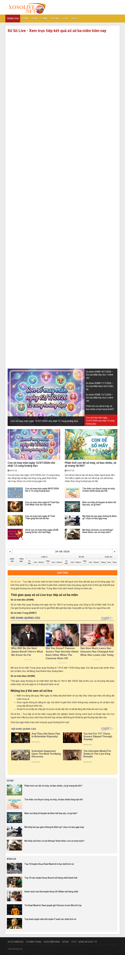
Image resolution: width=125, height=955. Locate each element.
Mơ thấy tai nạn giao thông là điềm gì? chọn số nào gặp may (99, 517)
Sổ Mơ (65, 942)
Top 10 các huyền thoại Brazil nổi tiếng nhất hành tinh (50, 878)
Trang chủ (13, 18)
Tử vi (65, 18)
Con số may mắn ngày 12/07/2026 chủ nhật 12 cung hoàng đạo (44, 421)
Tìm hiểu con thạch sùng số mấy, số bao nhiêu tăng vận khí (98, 489)
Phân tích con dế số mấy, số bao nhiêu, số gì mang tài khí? (90, 464)
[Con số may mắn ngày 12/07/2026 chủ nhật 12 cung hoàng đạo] (34, 444)
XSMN (44, 18)
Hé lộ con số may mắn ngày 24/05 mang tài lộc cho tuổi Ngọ (41, 531)
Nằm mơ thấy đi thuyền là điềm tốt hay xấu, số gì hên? (99, 503)
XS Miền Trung (33, 942)
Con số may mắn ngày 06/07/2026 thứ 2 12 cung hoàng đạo (42, 489)
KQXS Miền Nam (52, 942)
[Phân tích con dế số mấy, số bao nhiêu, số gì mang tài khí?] (91, 444)
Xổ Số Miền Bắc (16, 942)
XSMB (25, 18)
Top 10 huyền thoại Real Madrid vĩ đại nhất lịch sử (49, 864)
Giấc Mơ (54, 18)
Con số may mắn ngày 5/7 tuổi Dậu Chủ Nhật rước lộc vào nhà (42, 503)
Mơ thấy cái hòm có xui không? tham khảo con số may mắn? (97, 531)
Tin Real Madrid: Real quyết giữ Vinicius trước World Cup (52, 905)
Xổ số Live (15, 581)
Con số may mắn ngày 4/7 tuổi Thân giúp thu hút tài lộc (40, 517)
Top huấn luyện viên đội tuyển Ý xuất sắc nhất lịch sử (50, 919)
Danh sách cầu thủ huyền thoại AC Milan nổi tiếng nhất (51, 891)
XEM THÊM (62, 573)
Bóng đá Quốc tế (88, 942)
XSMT (34, 18)
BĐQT (74, 18)
